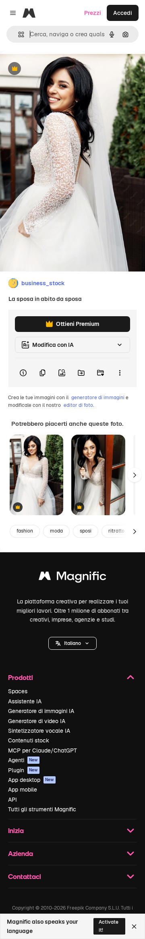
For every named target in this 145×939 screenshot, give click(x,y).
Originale (53, 69)
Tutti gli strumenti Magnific (42, 809)
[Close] (134, 926)
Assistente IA (24, 701)
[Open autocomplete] (18, 34)
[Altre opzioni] (120, 373)
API (12, 799)
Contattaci (24, 876)
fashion (25, 531)
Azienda (20, 853)
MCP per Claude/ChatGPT (42, 750)
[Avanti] (134, 475)
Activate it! (108, 926)
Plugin (23, 770)
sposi (85, 531)
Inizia (16, 830)
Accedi (122, 13)
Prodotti (20, 677)
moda (56, 531)
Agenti (23, 760)
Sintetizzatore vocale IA (39, 730)
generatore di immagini (97, 397)
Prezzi (92, 13)
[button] (72, 643)
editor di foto (78, 405)
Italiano (72, 643)
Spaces (17, 691)
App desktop (31, 780)
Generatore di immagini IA (41, 711)
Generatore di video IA (36, 721)
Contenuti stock (28, 740)
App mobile (22, 789)
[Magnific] (72, 578)
